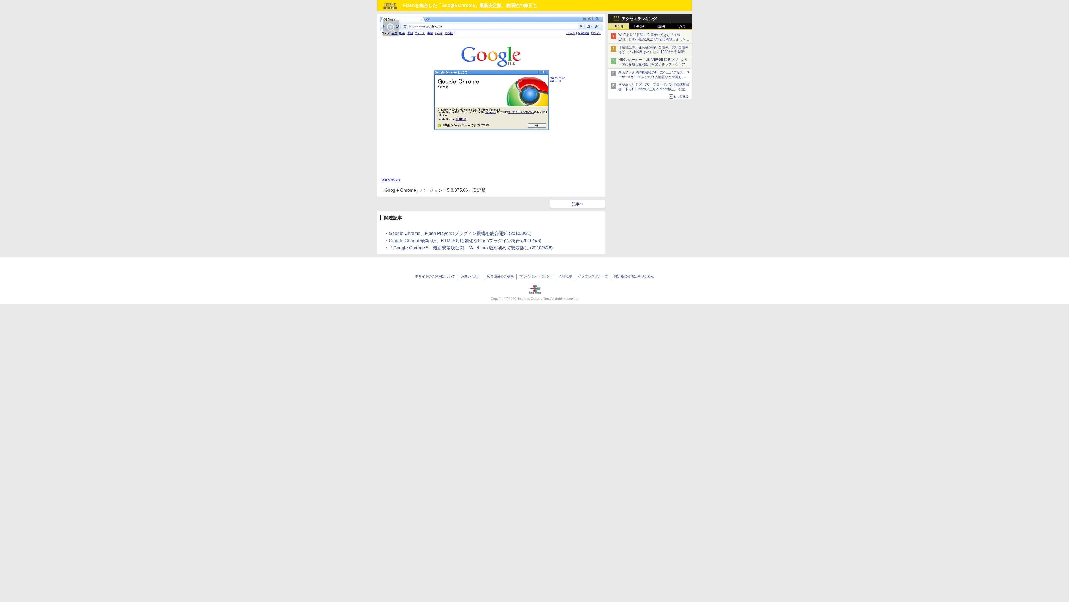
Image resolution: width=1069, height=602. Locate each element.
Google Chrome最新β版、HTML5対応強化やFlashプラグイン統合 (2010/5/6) (465, 240)
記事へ (577, 204)
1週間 (660, 26)
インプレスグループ (593, 276)
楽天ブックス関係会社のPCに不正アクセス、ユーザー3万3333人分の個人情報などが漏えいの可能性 (654, 77)
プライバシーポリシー (536, 276)
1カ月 (681, 26)
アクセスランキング (639, 18)
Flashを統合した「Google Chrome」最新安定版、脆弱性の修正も (470, 5)
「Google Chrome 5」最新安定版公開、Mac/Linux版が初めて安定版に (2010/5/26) (471, 248)
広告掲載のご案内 (500, 276)
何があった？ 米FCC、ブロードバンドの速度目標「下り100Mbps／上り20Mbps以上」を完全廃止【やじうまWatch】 (654, 89)
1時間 (618, 26)
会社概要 (565, 276)
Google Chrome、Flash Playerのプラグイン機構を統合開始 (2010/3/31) (460, 233)
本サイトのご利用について (435, 276)
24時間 (639, 26)
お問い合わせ (471, 276)
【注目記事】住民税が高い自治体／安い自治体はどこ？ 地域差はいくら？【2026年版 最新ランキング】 (653, 52)
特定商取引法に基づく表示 (634, 276)
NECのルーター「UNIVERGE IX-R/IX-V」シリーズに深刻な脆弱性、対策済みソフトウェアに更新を (653, 64)
